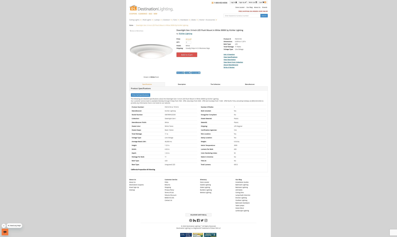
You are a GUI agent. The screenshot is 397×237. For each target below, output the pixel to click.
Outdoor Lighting (241, 200)
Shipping (168, 187)
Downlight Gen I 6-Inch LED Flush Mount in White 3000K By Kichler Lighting (162, 25)
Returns (167, 185)
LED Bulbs (239, 190)
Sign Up (242, 2)
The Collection (215, 84)
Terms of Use (169, 192)
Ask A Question (229, 54)
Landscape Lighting (242, 211)
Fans (175, 20)
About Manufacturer (231, 65)
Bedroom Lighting (242, 187)
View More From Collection (233, 62)
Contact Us (168, 200)
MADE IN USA (169, 198)
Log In (233, 2)
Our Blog (249, 7)
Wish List (252, 2)
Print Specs (195, 73)
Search (264, 16)
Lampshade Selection (243, 195)
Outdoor (166, 20)
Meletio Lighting (205, 192)
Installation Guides (242, 182)
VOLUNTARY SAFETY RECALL (198, 215)
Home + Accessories (207, 20)
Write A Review (229, 67)
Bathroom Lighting (242, 185)
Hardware (184, 20)
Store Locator (240, 7)
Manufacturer (250, 84)
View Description (230, 60)
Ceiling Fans (240, 192)
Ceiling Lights (134, 20)
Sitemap (132, 190)
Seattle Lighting (205, 185)
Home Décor (240, 208)
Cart (261, 2)
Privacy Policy (169, 190)
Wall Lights (147, 20)
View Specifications (230, 57)
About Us (257, 7)
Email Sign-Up (134, 187)
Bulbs (194, 20)
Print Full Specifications (140, 95)
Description (182, 84)
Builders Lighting (206, 190)
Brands (264, 7)
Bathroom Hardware (243, 203)
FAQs (166, 182)
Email (187, 73)
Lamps (157, 20)
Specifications (147, 84)
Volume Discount (170, 195)
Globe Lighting (205, 187)
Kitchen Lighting (241, 198)
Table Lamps (240, 205)
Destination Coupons (136, 185)
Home (131, 25)
